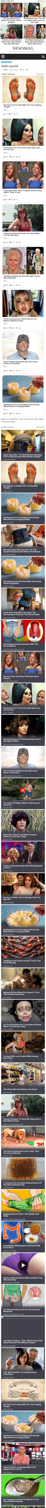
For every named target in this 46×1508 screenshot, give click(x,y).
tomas (6, 70)
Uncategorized (6, 62)
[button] (42, 56)
